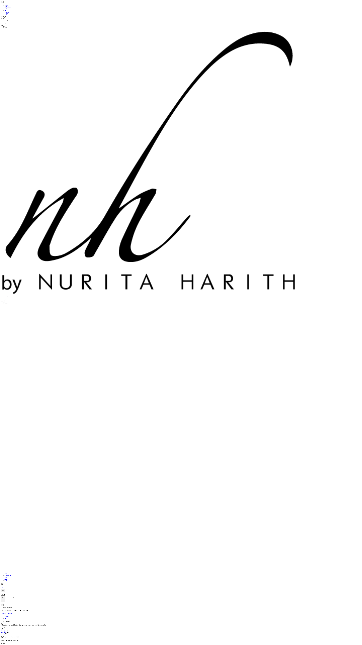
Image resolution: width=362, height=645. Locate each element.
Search (7, 616)
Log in (6, 14)
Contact (7, 12)
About (6, 8)
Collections (8, 7)
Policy (6, 10)
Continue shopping (6, 613)
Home (6, 5)
